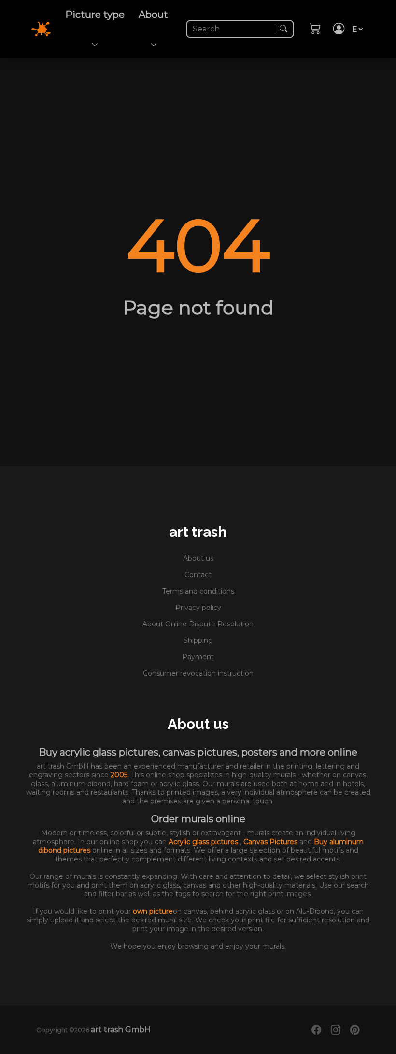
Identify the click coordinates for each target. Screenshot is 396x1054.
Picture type (95, 14)
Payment (198, 657)
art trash (198, 531)
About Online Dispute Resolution (198, 624)
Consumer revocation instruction (198, 673)
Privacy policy (198, 607)
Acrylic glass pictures (204, 841)
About (153, 14)
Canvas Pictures (271, 841)
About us (198, 558)
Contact (198, 574)
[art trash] (46, 28)
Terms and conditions (198, 591)
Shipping (198, 640)
